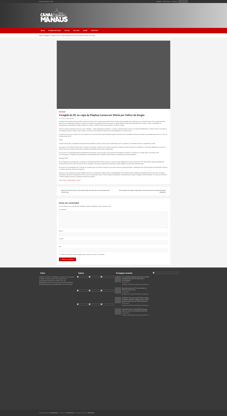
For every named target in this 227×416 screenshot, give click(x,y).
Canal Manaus (54, 413)
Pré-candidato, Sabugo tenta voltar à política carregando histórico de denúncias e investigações (135, 278)
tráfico (79, 180)
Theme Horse (70, 413)
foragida (69, 180)
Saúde (85, 30)
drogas (64, 180)
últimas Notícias (54, 30)
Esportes (94, 30)
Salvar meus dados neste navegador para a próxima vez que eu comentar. (83, 254)
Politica (76, 30)
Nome (61, 231)
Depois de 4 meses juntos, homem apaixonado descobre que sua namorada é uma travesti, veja (85, 191)
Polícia (67, 30)
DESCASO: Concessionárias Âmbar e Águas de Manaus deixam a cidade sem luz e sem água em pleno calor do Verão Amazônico (135, 299)
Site (60, 246)
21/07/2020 (62, 118)
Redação (159, 1)
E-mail (61, 239)
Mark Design (70, 118)
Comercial (174, 1)
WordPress (91, 413)
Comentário (63, 209)
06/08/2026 (125, 282)
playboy (74, 180)
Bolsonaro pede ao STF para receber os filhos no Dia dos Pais (134, 289)
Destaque (62, 112)
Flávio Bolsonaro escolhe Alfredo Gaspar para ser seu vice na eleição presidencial (134, 310)
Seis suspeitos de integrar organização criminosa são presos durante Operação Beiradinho (142, 191)
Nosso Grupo (166, 1)
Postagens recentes (124, 273)
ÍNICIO (43, 30)
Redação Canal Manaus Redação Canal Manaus (135, 284)
